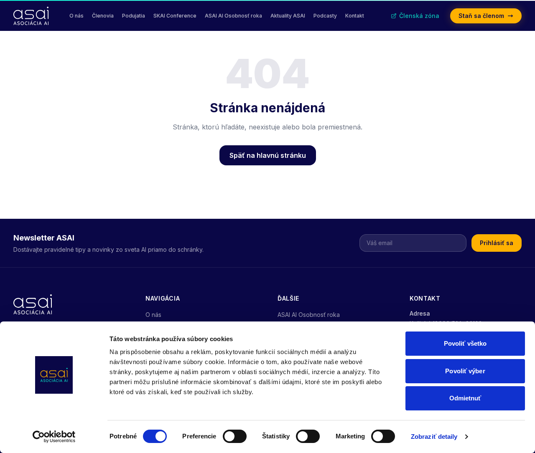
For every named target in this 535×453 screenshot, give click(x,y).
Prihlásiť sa (496, 242)
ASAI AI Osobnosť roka (309, 314)
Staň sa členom (481, 15)
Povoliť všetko (465, 343)
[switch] (235, 436)
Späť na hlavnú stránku (267, 155)
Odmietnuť (465, 398)
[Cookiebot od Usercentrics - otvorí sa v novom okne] (54, 436)
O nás (153, 314)
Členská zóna (419, 15)
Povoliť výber (465, 371)
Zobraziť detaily (434, 436)
